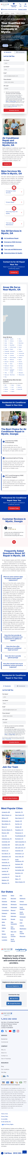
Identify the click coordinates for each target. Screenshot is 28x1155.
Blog (2, 1066)
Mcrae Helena (13, 357)
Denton (20, 347)
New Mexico (13, 927)
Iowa (3, 931)
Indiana (4, 928)
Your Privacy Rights (8, 1124)
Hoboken (20, 351)
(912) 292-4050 (10, 1019)
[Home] (2, 13)
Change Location (22, 9)
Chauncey (19, 387)
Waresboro (21, 372)
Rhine (11, 367)
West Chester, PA (20, 882)
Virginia (22, 925)
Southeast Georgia (12, 370)
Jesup (5, 355)
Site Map (3, 1072)
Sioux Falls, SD (19, 856)
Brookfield (12, 345)
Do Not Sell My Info (6, 1121)
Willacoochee (21, 374)
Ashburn (20, 341)
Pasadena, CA (19, 830)
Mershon (20, 357)
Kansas (4, 934)
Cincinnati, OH (6, 841)
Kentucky (4, 937)
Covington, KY (6, 847)
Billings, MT (5, 818)
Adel (5, 385)
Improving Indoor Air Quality (13, 253)
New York (13, 931)
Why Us (3, 1049)
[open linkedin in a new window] (14, 1032)
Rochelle (20, 367)
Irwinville (12, 353)
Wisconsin (22, 936)
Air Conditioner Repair (11, 238)
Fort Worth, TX (6, 853)
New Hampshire (14, 923)
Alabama (4, 895)
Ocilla (5, 363)
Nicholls (20, 361)
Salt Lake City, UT (20, 847)
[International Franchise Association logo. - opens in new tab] (3, 1076)
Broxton (20, 345)
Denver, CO (5, 850)
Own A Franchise (6, 1058)
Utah (21, 922)
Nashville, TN (19, 812)
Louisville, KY (5, 877)
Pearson (11, 365)
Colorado (4, 907)
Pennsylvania (23, 904)
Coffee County (13, 347)
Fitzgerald (6, 351)
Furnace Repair (9, 245)
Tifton (5, 372)
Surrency (20, 369)
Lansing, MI (5, 871)
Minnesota (14, 904)
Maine (12, 895)
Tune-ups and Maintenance (13, 249)
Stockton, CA (19, 873)
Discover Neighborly (14, 986)
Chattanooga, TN (6, 839)
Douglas (6, 349)
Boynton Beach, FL (7, 830)
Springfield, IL (19, 867)
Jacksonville (21, 353)
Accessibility (4, 1119)
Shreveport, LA (19, 853)
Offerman (21, 363)
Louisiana (4, 940)
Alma (20, 338)
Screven (6, 369)
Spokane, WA (19, 864)
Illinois (3, 925)
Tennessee (23, 917)
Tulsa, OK (17, 876)
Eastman (6, 389)
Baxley (11, 343)
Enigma (11, 349)
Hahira (12, 389)
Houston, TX (5, 859)
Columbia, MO (6, 844)
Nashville (12, 361)
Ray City (20, 365)
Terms (7, 101)
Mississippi (14, 907)
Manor (5, 357)
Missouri (13, 910)
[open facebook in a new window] (2, 1032)
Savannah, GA (19, 850)
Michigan (13, 901)
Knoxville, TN (5, 868)
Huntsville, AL (5, 862)
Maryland (13, 898)
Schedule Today (14, 508)
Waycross (6, 374)
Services (4, 1035)
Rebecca (6, 367)
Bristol (5, 345)
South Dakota (22, 913)
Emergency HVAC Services (12, 242)
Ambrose (12, 341)
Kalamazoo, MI (6, 865)
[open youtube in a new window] (10, 1032)
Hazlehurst (12, 351)
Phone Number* (7, 79)
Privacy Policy (13, 101)
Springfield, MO (19, 870)
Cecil (12, 387)
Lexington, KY (6, 874)
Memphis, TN (5, 883)
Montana (13, 913)
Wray (5, 376)
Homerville (6, 353)
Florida (4, 916)
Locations (7, 13)
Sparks (12, 391)
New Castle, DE (19, 815)
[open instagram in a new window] (18, 1032)
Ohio (21, 895)
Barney (18, 385)
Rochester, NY (19, 839)
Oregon (22, 901)
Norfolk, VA (18, 824)
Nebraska (13, 916)
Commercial (21, 52)
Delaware (4, 913)
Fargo (20, 349)
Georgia (12, 13)
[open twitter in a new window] (6, 1032)
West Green (12, 374)
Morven (6, 391)
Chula (5, 347)
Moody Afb (19, 389)
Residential (8, 52)
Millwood (12, 359)
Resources (4, 1062)
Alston (5, 341)
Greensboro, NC (6, 856)
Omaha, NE (18, 827)
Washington (23, 928)
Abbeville (6, 338)
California (4, 904)
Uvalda (11, 372)
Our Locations (5, 1069)
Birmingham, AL (6, 821)
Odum (11, 363)
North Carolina (13, 935)
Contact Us (7, 164)
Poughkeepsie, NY (20, 836)
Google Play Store (15, 1004)
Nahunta (6, 361)
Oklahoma (22, 898)
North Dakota (13, 940)
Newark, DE (18, 821)
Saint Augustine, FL (20, 841)
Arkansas (4, 901)
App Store (14, 999)
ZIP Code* (6, 85)
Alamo (12, 385)
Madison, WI (5, 880)
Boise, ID (4, 827)
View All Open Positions (10, 798)
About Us (3, 1052)
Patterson (6, 365)
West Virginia (22, 932)
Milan (5, 359)
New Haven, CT (19, 818)
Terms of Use (4, 1113)
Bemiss (5, 387)
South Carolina (22, 908)
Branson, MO (5, 833)
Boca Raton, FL (6, 824)
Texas (21, 920)
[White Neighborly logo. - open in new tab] (5, 1)
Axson (5, 343)
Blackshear (21, 343)
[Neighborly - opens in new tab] (7, 1076)
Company (4, 1046)
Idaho (3, 922)
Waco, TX (18, 879)
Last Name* (6, 66)
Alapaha (11, 338)
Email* (5, 73)
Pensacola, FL (19, 833)
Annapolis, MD (6, 812)
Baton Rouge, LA (6, 815)
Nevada (13, 919)
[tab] (7, 52)
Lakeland (12, 355)
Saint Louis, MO (19, 844)
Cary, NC (4, 836)
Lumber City (21, 355)
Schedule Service (14, 110)
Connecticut (5, 910)
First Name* (6, 60)
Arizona (4, 898)
